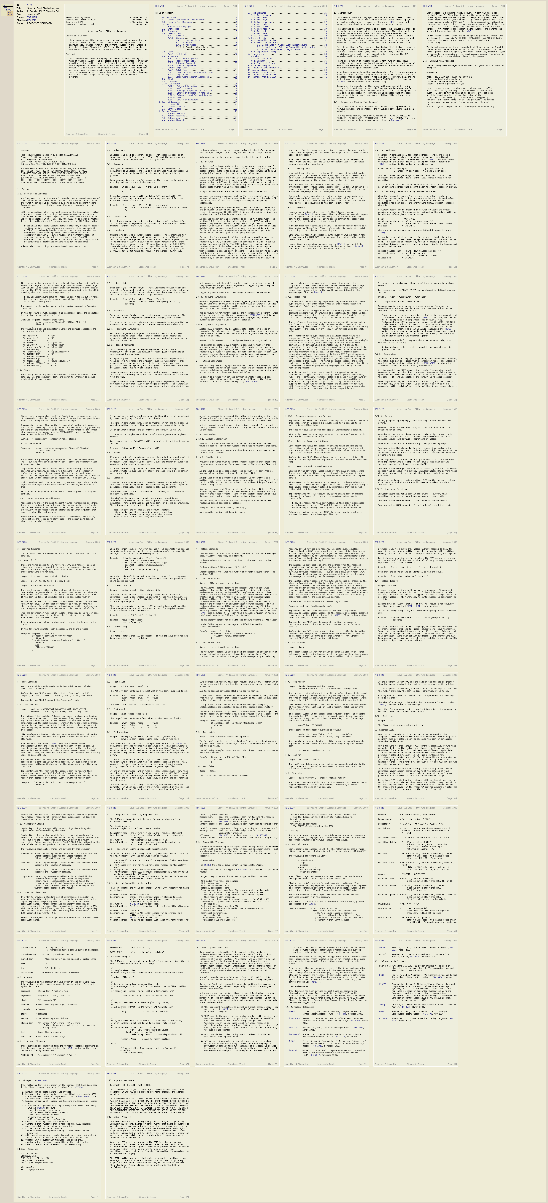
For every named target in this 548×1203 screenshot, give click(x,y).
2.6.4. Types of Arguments (182, 65)
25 (236, 120)
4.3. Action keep (171, 118)
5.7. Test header (260, 29)
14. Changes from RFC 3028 (262, 77)
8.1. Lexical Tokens (262, 58)
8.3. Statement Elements (264, 63)
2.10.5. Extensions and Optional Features (190, 95)
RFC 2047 (315, 1055)
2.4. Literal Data (171, 33)
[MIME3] (359, 246)
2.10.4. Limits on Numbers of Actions (188, 93)
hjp (3, 5)
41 (325, 77)
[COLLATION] (256, 315)
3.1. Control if (170, 104)
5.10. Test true (259, 36)
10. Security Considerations (263, 68)
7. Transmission (256, 54)
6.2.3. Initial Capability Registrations (279, 49)
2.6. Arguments (170, 56)
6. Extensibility (257, 38)
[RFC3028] (383, 1018)
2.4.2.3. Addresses (186, 45)
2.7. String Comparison (174, 68)
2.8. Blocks (168, 79)
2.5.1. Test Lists (177, 54)
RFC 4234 (341, 1014)
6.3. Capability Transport (265, 52)
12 (236, 54)
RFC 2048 (242, 869)
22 (236, 106)
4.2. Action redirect (173, 116)
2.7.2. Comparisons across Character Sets (190, 72)
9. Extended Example (259, 65)
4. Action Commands (169, 111)
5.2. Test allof (259, 17)
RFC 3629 (414, 957)
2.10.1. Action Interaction (182, 86)
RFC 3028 (42, 1080)
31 (325, 40)
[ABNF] (468, 31)
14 (236, 70)
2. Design (164, 24)
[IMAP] (203, 613)
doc (5, 8)
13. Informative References (263, 74)
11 (236, 52)
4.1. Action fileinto (173, 113)
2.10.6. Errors (176, 97)
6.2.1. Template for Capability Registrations (282, 45)
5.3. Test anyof (259, 20)
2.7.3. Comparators (178, 74)
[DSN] (411, 606)
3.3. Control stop (171, 109)
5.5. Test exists (260, 24)
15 (236, 72)
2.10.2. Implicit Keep (180, 88)
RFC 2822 (358, 1027)
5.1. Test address (261, 15)
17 (236, 79)
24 (236, 118)
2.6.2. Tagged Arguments (181, 61)
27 (325, 17)
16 (236, 77)
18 (236, 84)
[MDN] (419, 606)
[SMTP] (336, 615)
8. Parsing (253, 56)
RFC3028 (31, 20)
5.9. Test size (259, 33)
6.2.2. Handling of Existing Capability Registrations (286, 47)
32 (325, 45)
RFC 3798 (427, 1014)
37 (325, 65)
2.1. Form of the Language (176, 26)
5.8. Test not (258, 31)
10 (236, 45)
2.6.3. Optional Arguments (182, 63)
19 (236, 90)
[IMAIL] (394, 22)
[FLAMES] (341, 81)
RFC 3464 (437, 977)
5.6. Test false (259, 26)
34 (325, 56)
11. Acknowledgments (259, 70)
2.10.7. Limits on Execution (183, 100)
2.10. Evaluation (171, 84)
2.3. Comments (169, 31)
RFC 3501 (405, 1007)
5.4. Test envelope (261, 22)
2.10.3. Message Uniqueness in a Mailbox (190, 90)
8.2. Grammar (258, 61)
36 (325, 61)
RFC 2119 (340, 1037)
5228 (29, 5)
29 (325, 29)
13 (236, 63)
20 (236, 97)
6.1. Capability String (263, 40)
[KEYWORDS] (396, 120)
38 (325, 68)
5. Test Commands (257, 13)
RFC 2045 (317, 1046)
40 (325, 74)
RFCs (8, 10)
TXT (29, 17)
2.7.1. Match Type (177, 70)
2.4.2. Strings (176, 38)
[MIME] (207, 865)
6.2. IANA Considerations (265, 42)
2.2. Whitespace (170, 29)
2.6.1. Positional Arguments (183, 58)
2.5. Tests (167, 52)
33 (325, 52)
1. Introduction (167, 17)
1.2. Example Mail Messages (177, 22)
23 (236, 111)
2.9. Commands (169, 81)
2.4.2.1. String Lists (188, 40)
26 (325, 13)
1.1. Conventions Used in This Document (183, 20)
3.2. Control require (173, 106)
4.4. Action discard (173, 120)
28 (325, 24)
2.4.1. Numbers (176, 36)
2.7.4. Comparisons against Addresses (188, 77)
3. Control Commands (169, 102)
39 (325, 70)
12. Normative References (261, 72)
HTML (35, 17)
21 (236, 102)
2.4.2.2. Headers (185, 42)
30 (325, 36)
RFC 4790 (355, 1021)
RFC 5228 (10, 14)
